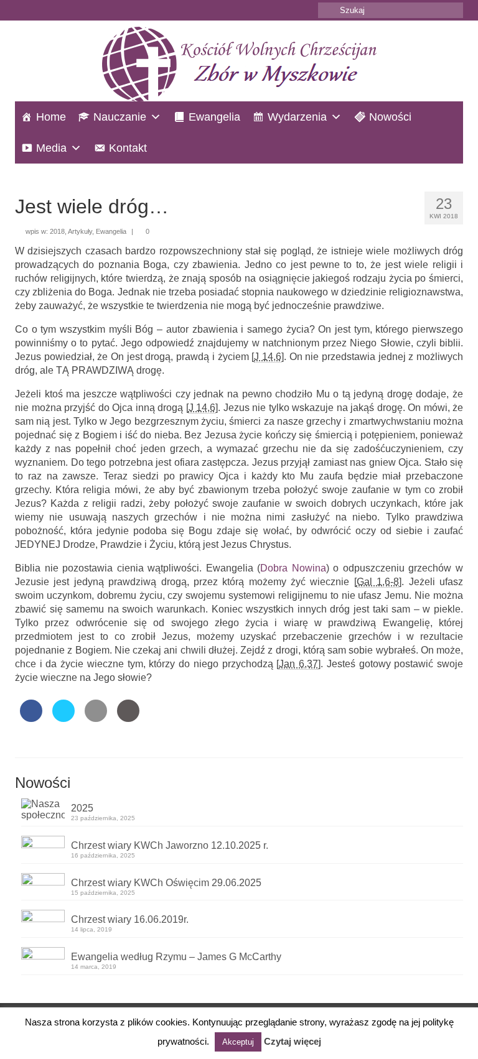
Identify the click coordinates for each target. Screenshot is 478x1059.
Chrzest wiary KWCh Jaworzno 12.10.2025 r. (169, 845)
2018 (57, 231)
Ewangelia (214, 117)
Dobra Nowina (293, 568)
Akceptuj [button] (238, 1042)
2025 (82, 808)
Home (51, 117)
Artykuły (80, 231)
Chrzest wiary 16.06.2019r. (130, 919)
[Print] (128, 718)
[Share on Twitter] (63, 718)
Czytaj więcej (292, 1041)
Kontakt (128, 148)
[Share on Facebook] (31, 718)
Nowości (390, 117)
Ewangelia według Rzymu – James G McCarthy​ (176, 956)
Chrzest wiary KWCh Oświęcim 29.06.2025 (166, 882)
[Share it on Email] (96, 718)
